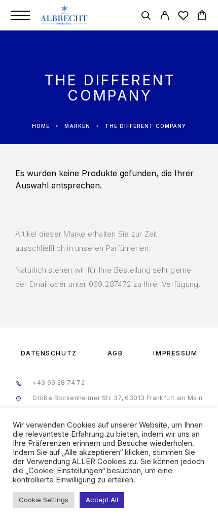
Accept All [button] (102, 500)
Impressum (175, 353)
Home (41, 126)
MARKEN (77, 126)
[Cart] (202, 16)
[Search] (145, 17)
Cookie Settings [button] (43, 500)
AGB (115, 353)
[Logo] (65, 15)
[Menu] (20, 15)
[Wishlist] (183, 17)
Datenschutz (49, 353)
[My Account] (164, 17)
